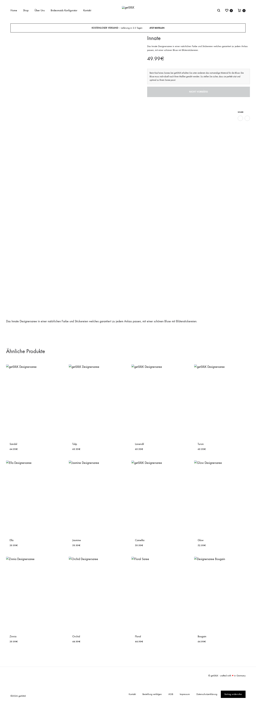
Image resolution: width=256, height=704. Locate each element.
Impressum (185, 694)
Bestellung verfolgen (152, 694)
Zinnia (13, 636)
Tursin (201, 444)
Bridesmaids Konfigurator (64, 10)
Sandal (13, 444)
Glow (201, 540)
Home (13, 10)
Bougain (202, 636)
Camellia (139, 540)
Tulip (74, 444)
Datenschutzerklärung (206, 694)
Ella (11, 540)
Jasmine (76, 540)
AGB (170, 694)
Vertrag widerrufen (233, 694)
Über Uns (39, 10)
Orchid (76, 636)
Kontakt (87, 10)
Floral (138, 636)
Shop (26, 10)
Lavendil (139, 444)
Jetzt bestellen (156, 28)
